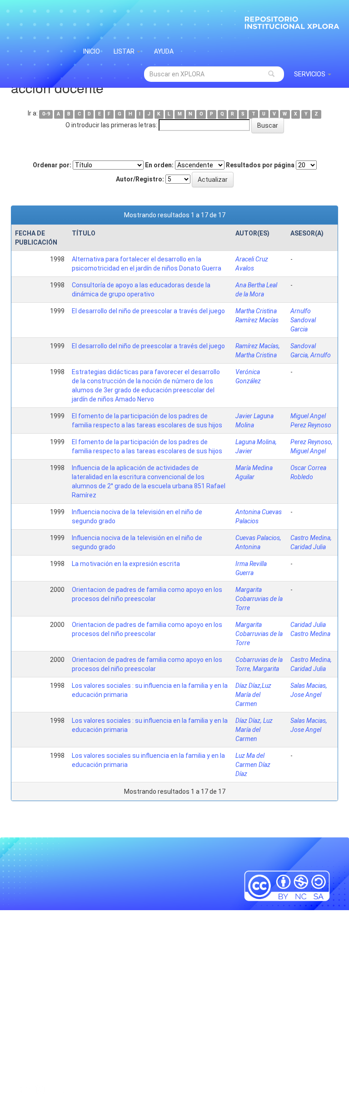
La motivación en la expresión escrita (126, 563)
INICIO (91, 51)
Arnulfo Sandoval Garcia (303, 320)
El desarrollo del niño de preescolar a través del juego (148, 311)
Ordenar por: (52, 165)
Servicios (310, 74)
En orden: (159, 165)
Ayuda (164, 51)
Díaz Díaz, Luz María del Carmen (254, 729)
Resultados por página (260, 165)
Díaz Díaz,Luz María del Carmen (253, 694)
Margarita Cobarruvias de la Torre (259, 598)
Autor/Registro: (140, 179)
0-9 (46, 114)
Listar (125, 51)
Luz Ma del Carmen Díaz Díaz (252, 764)
